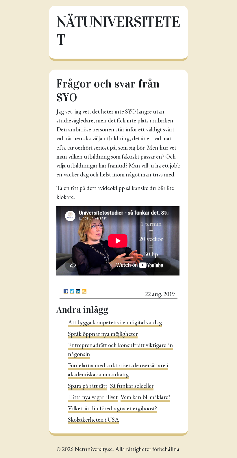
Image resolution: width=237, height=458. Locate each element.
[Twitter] (72, 291)
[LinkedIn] (78, 291)
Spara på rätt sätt (87, 386)
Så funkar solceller (131, 386)
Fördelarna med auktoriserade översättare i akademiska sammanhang (118, 369)
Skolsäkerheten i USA (93, 419)
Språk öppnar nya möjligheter (103, 334)
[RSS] (84, 291)
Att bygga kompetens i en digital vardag (115, 322)
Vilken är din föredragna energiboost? (112, 408)
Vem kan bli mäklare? (145, 397)
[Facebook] (66, 291)
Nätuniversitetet (118, 31)
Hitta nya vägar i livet (93, 397)
